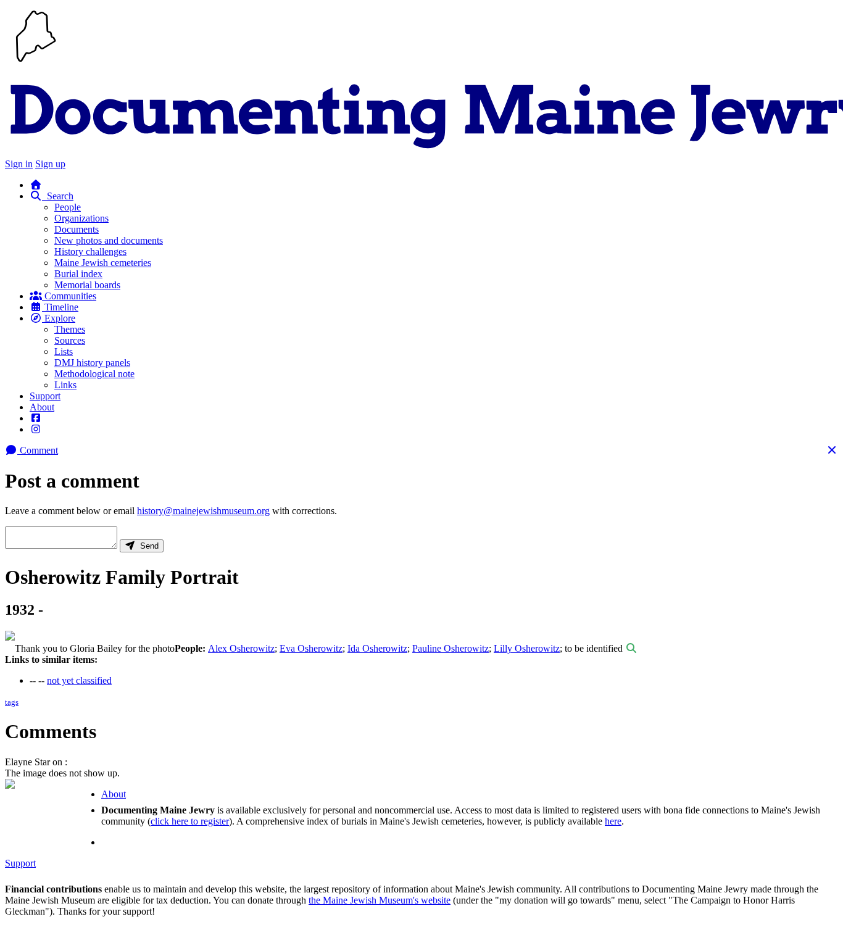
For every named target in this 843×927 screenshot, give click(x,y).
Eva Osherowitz (311, 648)
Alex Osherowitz (241, 648)
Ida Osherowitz (377, 648)
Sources (69, 340)
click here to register (190, 821)
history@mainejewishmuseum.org (203, 510)
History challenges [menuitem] (90, 251)
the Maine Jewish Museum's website (380, 900)
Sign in (19, 164)
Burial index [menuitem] (78, 273)
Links (65, 385)
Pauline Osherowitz (450, 648)
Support (45, 396)
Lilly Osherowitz (527, 648)
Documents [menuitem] (76, 229)
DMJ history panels (92, 362)
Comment (37, 450)
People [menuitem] (67, 207)
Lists (63, 351)
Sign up (50, 164)
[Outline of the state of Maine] (36, 63)
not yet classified (79, 680)
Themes (69, 329)
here (613, 821)
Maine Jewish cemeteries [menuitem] (102, 262)
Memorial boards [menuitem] (87, 285)
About (42, 407)
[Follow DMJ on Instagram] (36, 429)
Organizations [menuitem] (81, 218)
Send (147, 546)
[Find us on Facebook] (36, 418)
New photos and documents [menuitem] (108, 240)
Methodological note (94, 373)
